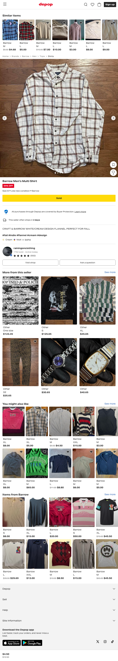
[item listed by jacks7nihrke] (84, 463)
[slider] (59, 118)
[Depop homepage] (46, 4)
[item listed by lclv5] (84, 512)
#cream (32, 235)
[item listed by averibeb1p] (107, 421)
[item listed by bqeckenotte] (60, 463)
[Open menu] (4, 4)
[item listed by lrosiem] (37, 421)
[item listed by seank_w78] (107, 554)
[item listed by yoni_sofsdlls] (13, 554)
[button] (65, 255)
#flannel (22, 235)
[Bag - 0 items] (99, 4)
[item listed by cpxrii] (13, 421)
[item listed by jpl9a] (13, 463)
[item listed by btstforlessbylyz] (107, 512)
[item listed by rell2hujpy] (13, 512)
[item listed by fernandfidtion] (37, 512)
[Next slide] (113, 118)
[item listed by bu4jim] (84, 421)
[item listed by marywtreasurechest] (37, 554)
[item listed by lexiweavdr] (107, 463)
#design (42, 235)
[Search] (85, 4)
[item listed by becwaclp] (60, 512)
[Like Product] (14, 23)
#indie (12, 235)
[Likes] (92, 4)
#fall (5, 235)
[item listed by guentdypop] (60, 421)
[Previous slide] (4, 118)
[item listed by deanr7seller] (37, 463)
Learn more (80, 211)
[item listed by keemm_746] (84, 554)
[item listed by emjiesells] (60, 554)
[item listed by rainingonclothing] (20, 300)
